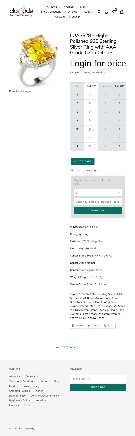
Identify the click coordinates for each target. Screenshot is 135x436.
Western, (104, 313)
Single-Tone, (117, 309)
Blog (57, 381)
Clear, (97, 302)
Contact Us (32, 376)
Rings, (108, 306)
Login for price (98, 63)
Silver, (85, 309)
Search (44, 381)
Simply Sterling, (99, 309)
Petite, (100, 306)
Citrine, (88, 302)
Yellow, (83, 317)
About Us (15, 376)
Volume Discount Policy (45, 395)
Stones (39, 390)
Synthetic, (76, 313)
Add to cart (82, 161)
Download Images (20, 91)
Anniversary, (103, 298)
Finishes (14, 405)
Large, (74, 306)
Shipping (75, 72)
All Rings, (89, 298)
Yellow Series (96, 317)
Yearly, (74, 317)
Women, (116, 313)
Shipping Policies (19, 390)
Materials (41, 400)
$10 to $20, (84, 294)
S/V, (115, 306)
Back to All (70, 347)
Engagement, (109, 302)
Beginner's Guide (19, 400)
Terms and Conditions (22, 381)
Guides (13, 386)
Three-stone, (90, 313)
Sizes (27, 405)
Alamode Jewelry (26, 428)
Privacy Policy (31, 386)
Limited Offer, (87, 306)
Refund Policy (17, 395)
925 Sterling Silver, (104, 294)
